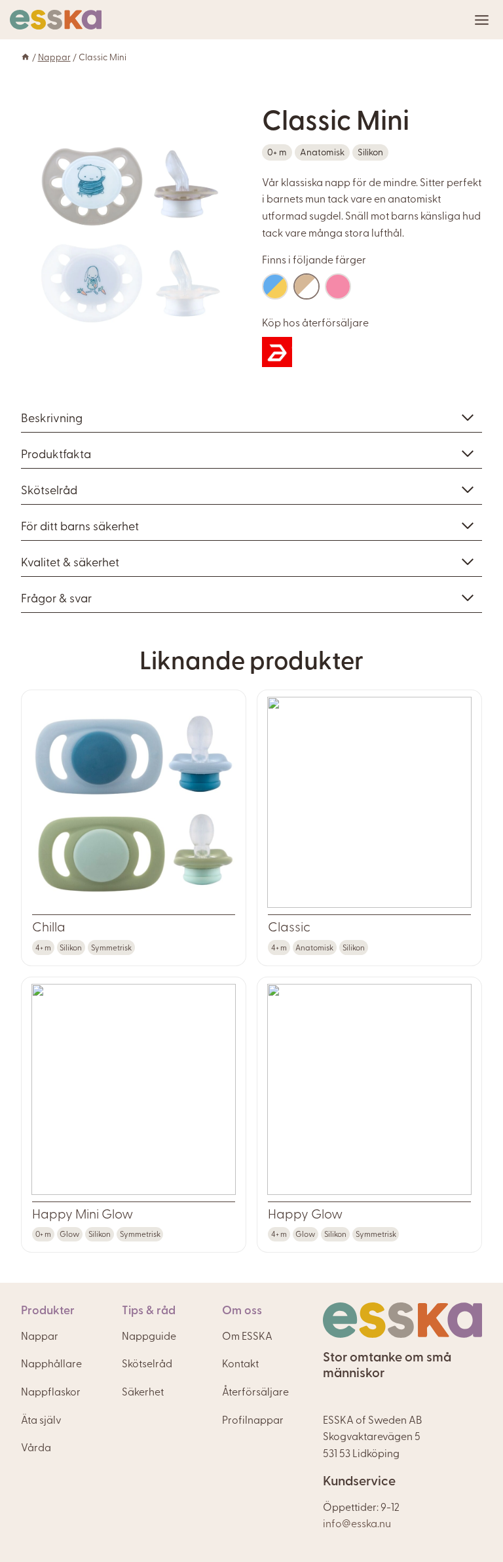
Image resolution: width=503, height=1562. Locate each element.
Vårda (36, 1446)
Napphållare (51, 1363)
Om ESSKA (247, 1335)
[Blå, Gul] (275, 286)
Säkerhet (143, 1391)
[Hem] (25, 56)
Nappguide (149, 1335)
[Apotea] (277, 352)
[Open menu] (481, 20)
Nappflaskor (51, 1391)
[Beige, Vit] (306, 286)
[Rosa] (338, 286)
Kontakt (240, 1363)
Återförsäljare (255, 1391)
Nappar (54, 56)
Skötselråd (147, 1363)
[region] (131, 235)
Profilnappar (253, 1419)
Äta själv (41, 1419)
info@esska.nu (357, 1522)
